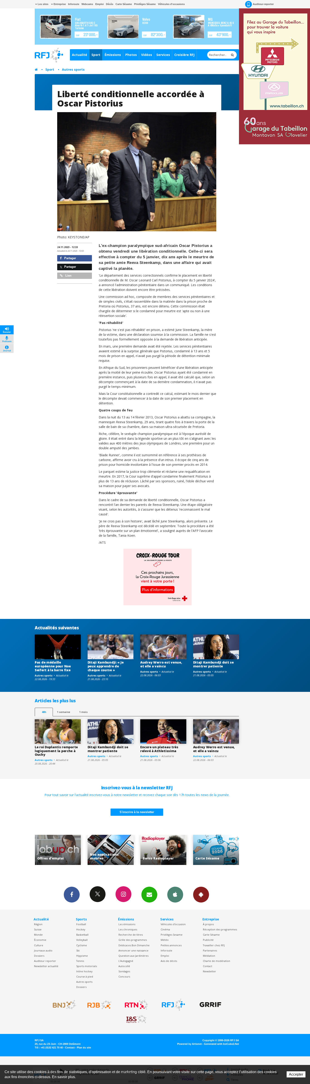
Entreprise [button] (59, 4)
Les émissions (126, 924)
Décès (109, 4)
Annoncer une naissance (133, 950)
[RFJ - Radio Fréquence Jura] (173, 1005)
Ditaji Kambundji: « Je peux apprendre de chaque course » (106, 666)
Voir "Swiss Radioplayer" (111, 850)
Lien (67, 275)
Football (81, 924)
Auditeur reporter (45, 960)
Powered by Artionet (189, 1044)
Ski (78, 950)
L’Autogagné (125, 960)
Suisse (38, 929)
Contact (207, 966)
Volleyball (82, 939)
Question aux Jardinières (133, 955)
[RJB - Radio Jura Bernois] (99, 1005)
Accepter (296, 1074)
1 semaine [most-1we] (63, 712)
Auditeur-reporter (263, 4)
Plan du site (84, 1047)
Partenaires (210, 950)
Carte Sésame (124, 4)
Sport (95, 55)
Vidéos (146, 55)
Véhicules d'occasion (173, 924)
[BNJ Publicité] (62, 1005)
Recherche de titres (130, 934)
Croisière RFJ (184, 55)
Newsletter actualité (46, 966)
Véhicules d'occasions (171, 4)
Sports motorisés (86, 966)
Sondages (124, 971)
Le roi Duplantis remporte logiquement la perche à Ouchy (56, 751)
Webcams (87, 4)
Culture (38, 945)
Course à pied (84, 976)
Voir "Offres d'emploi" (216, 850)
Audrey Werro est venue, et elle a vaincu (161, 664)
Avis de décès (169, 960)
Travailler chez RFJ (214, 945)
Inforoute (73, 4)
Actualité (79, 55)
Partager (69, 258)
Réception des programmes (220, 929)
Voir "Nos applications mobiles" (58, 850)
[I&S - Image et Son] (136, 1019)
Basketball (82, 934)
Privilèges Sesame (171, 934)
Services (163, 55)
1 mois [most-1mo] (83, 712)
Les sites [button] (42, 4)
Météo (165, 939)
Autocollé (124, 966)
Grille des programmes (132, 939)
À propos (208, 924)
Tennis (80, 960)
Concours (124, 976)
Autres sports (73, 69)
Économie (40, 939)
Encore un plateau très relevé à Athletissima (159, 749)
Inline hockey (84, 971)
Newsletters (149, 895)
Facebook (72, 895)
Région (38, 924)
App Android (201, 895)
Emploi (99, 4)
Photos (131, 55)
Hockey (80, 929)
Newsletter (209, 971)
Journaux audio (43, 950)
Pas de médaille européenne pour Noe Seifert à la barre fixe (53, 666)
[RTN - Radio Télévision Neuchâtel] (136, 1005)
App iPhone (175, 895)
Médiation (209, 955)
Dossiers (39, 955)
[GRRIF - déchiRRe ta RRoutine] (210, 1005)
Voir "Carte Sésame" (163, 850)
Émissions (113, 55)
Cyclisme (81, 945)
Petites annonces (171, 945)
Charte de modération (216, 960)
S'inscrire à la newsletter (137, 812)
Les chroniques (127, 929)
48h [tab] (44, 712)
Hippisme (82, 955)
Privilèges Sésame (145, 4)
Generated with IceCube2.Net (221, 1044)
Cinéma (165, 929)
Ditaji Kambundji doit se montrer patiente (213, 664)
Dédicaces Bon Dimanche (134, 945)
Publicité (208, 939)
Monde (38, 934)
